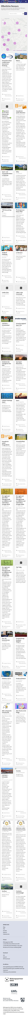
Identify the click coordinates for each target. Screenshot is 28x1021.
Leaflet (14, 50)
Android (5, 957)
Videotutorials (6, 934)
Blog (4, 927)
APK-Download (6, 958)
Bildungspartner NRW (8, 942)
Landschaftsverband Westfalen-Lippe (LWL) (12, 945)
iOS (4, 955)
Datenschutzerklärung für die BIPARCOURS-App (13, 968)
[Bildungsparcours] (11, 1)
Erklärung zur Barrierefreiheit (9, 972)
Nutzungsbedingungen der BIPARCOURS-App (13, 966)
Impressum (5, 970)
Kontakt (5, 930)
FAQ (4, 928)
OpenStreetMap (19, 50)
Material (5, 932)
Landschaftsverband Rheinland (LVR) (11, 943)
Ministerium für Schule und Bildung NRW (12, 947)
